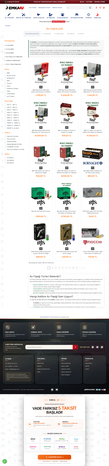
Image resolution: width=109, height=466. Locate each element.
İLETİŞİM (89, 2)
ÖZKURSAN (11, 94)
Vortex (87, 369)
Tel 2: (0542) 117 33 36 (11, 366)
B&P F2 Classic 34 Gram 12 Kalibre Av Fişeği (66, 131)
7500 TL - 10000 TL (13, 120)
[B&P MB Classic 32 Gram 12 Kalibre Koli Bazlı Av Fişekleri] (66, 153)
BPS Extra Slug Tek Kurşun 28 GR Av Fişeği (67, 252)
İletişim (39, 366)
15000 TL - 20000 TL (13, 125)
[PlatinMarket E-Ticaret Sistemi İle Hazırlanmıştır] (89, 390)
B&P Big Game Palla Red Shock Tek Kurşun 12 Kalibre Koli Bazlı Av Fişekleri (66, 91)
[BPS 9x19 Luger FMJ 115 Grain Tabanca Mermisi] (92, 193)
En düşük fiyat (46, 33)
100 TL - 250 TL (12, 104)
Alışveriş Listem (65, 369)
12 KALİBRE (9, 45)
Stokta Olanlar (12, 141)
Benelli (87, 366)
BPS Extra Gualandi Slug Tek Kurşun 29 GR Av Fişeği (40, 252)
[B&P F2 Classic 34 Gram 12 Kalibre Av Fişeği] (66, 113)
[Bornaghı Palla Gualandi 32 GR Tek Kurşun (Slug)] (92, 153)
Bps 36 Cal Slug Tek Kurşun (41, 211)
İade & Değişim (65, 374)
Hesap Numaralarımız (43, 369)
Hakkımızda (40, 363)
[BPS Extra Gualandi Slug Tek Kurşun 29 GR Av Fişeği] (40, 234)
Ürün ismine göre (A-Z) (32, 33)
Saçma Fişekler (38, 284)
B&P (8, 73)
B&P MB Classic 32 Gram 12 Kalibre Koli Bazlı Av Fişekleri (67, 171)
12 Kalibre (10, 157)
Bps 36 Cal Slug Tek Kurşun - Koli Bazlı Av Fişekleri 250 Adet (66, 212)
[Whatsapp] (5, 461)
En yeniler (81, 33)
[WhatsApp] (102, 347)
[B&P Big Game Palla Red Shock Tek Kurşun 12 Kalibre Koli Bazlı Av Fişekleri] (66, 72)
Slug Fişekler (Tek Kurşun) (42, 289)
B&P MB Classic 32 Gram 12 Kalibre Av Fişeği (41, 171)
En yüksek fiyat (58, 33)
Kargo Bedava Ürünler (14, 144)
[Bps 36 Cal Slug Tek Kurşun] (40, 193)
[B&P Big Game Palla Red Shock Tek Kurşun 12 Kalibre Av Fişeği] (40, 72)
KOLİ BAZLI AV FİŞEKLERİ (14, 57)
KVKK (38, 372)
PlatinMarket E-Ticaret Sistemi (49, 317)
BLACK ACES (11, 75)
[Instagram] (93, 347)
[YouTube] (97, 347)
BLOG (82, 2)
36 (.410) (47, 299)
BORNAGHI (11, 78)
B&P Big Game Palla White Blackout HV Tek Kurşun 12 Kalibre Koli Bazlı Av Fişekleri (41, 131)
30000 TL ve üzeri (13, 128)
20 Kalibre (10, 160)
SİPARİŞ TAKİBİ (99, 2)
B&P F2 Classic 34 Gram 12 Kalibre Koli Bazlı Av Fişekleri (93, 131)
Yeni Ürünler (11, 139)
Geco (8, 86)
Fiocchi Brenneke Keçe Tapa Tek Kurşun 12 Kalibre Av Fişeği (92, 252)
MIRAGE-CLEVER (12, 88)
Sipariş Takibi (65, 366)
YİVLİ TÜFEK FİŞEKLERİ (13, 64)
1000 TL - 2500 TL (13, 112)
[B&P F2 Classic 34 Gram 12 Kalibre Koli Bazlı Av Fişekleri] (92, 113)
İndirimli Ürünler (12, 136)
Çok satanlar (70, 33)
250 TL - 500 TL (12, 107)
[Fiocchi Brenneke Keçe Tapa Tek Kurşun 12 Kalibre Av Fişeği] (92, 234)
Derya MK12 (88, 363)
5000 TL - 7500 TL (13, 117)
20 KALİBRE (10, 49)
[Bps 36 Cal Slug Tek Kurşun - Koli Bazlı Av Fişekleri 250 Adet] (66, 193)
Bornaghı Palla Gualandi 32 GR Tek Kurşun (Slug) (92, 171)
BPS (8, 81)
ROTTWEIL (10, 96)
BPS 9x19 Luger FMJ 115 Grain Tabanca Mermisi (92, 212)
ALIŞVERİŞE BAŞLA (55, 457)
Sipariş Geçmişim (66, 372)
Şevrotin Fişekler (39, 293)
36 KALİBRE (10, 53)
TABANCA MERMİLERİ (13, 60)
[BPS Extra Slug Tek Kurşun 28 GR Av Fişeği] (66, 234)
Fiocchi (9, 83)
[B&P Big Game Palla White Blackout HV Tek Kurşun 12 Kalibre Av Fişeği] (92, 72)
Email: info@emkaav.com (12, 369)
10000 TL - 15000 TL (13, 123)
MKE (8, 91)
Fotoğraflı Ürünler (13, 147)
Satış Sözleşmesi (66, 363)
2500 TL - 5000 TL (13, 115)
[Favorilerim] (100, 7)
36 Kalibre (10, 163)
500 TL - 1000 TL (12, 110)
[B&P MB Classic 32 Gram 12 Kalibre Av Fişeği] (40, 153)
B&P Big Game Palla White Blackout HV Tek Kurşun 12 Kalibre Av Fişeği (92, 91)
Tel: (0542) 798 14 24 (11, 363)
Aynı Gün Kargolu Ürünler (15, 149)
